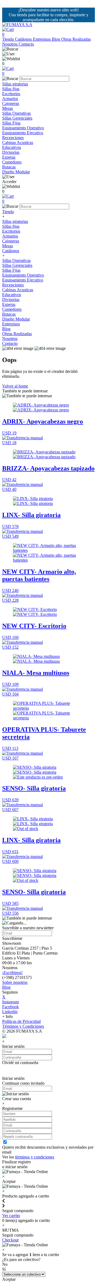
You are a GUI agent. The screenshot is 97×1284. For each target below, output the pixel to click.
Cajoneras (10, 103)
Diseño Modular (16, 171)
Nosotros (10, 44)
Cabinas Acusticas (17, 142)
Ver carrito (11, 1215)
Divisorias (10, 152)
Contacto (26, 44)
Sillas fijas (10, 89)
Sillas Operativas (16, 113)
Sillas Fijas (11, 123)
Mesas (7, 108)
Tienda (8, 39)
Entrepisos (42, 39)
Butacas (9, 167)
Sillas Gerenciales (17, 118)
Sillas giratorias (15, 84)
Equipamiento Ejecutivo (22, 132)
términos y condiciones (34, 1157)
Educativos (11, 147)
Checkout (10, 1240)
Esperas (8, 157)
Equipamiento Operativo (23, 128)
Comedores (12, 162)
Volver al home (15, 386)
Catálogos (24, 39)
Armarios (10, 98)
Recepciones (13, 137)
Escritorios (11, 93)
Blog (56, 39)
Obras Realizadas (76, 39)
